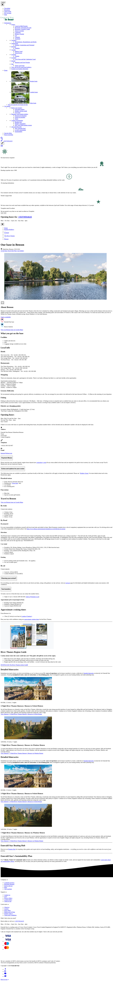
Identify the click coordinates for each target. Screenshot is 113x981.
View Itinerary (21, 714)
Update (3, 2)
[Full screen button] (2, 302)
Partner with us (8, 913)
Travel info (15, 483)
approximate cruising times (31, 619)
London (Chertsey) (26, 616)
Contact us (7, 895)
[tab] (4, 251)
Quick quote (7, 11)
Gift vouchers (8, 889)
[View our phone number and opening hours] (2, 143)
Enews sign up (8, 886)
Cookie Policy (8, 899)
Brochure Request (9, 884)
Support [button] (3, 892)
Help (5, 14)
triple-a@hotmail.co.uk (32, 596)
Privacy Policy (8, 898)
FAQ (5, 896)
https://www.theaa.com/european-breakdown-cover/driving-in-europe (46, 529)
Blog (5, 887)
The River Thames (9, 236)
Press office (7, 910)
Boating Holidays (9, 229)
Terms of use (7, 901)
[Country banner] (2, 4)
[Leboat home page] (7, 20)
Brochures (7, 10)
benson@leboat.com (6, 453)
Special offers (8, 133)
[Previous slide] (2, 213)
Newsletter (7, 8)
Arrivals (67, 583)
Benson (6, 239)
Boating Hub (12, 849)
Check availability (6, 317)
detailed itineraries (89, 673)
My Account (7, 13)
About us (6, 907)
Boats (5, 70)
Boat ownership (8, 134)
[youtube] (5, 974)
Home (6, 228)
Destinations (7, 23)
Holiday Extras (84, 473)
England (6, 232)
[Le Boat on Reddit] (5, 976)
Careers (6, 909)
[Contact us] (2, 146)
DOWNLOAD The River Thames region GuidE (14, 665)
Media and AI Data (9, 912)
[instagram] (5, 971)
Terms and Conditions (10, 915)
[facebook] (5, 969)
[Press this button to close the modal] (2, 224)
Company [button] (4, 879)
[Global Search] (2, 138)
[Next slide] (5, 213)
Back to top (4, 979)
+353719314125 (25, 217)
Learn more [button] (4, 904)
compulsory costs (41, 462)
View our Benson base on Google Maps (12, 329)
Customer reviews (9, 882)
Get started (7, 106)
